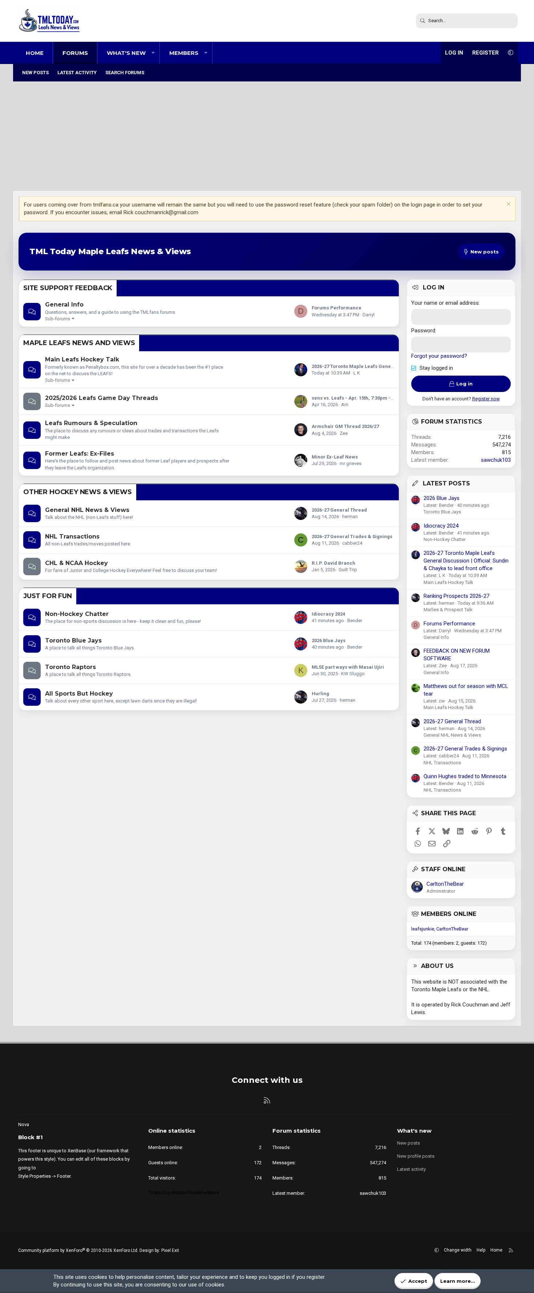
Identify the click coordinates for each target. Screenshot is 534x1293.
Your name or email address (445, 303)
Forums (75, 52)
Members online (448, 913)
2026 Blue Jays (328, 640)
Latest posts (446, 483)
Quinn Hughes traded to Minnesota (465, 776)
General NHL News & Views (87, 510)
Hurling (320, 693)
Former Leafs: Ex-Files (79, 453)
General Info (64, 304)
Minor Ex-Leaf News (335, 457)
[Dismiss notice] (508, 205)
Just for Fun (47, 596)
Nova (23, 1124)
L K (356, 373)
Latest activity (77, 72)
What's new (126, 52)
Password (423, 330)
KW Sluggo (353, 673)
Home (35, 52)
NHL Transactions (72, 536)
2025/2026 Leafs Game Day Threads (101, 398)
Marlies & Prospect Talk (448, 609)
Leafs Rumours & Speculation (91, 423)
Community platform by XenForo (78, 1250)
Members (183, 52)
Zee (344, 433)
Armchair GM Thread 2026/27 (345, 426)
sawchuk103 (496, 460)
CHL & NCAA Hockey (76, 563)
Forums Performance (336, 308)
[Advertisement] (267, 136)
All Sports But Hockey (79, 693)
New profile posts (415, 1156)
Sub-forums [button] (57, 318)
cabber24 (352, 543)
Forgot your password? (439, 356)
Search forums (124, 72)
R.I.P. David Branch (333, 563)
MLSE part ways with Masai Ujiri (348, 667)
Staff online (443, 869)
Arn (344, 404)
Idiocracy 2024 (328, 614)
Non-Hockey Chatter (77, 614)
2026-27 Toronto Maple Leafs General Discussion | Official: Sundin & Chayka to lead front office (466, 561)
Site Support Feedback (67, 288)
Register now (486, 398)
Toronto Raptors (70, 667)
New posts (35, 72)
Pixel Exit (170, 1250)
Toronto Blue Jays (73, 640)
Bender (354, 620)
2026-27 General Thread (339, 510)
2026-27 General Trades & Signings (352, 536)
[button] (153, 53)
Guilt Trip (348, 569)
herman (350, 516)
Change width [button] (458, 1250)
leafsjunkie (422, 929)
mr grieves (350, 463)
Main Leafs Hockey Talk (82, 359)
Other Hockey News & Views (77, 492)
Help (481, 1250)
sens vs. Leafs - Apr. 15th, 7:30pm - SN (355, 398)
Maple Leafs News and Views (79, 343)
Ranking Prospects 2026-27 (456, 596)
